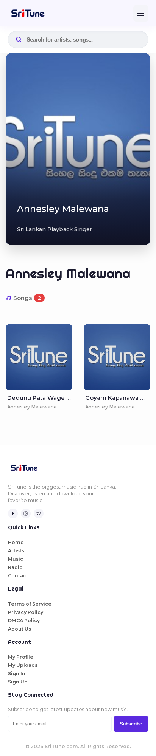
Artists (16, 550)
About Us (19, 629)
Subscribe (131, 724)
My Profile (20, 657)
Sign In (16, 673)
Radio (15, 567)
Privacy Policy (25, 612)
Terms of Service (29, 604)
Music (15, 559)
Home (16, 542)
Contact (18, 575)
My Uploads (22, 665)
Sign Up (18, 682)
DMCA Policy (24, 620)
